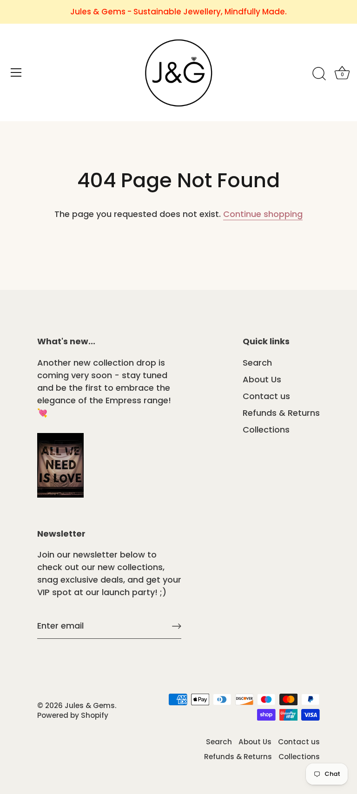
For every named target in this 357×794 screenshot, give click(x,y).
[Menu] (16, 72)
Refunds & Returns (281, 413)
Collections (266, 429)
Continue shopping (263, 214)
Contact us (266, 396)
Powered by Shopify (72, 715)
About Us (262, 379)
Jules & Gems (90, 705)
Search (257, 362)
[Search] (319, 74)
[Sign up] (176, 625)
